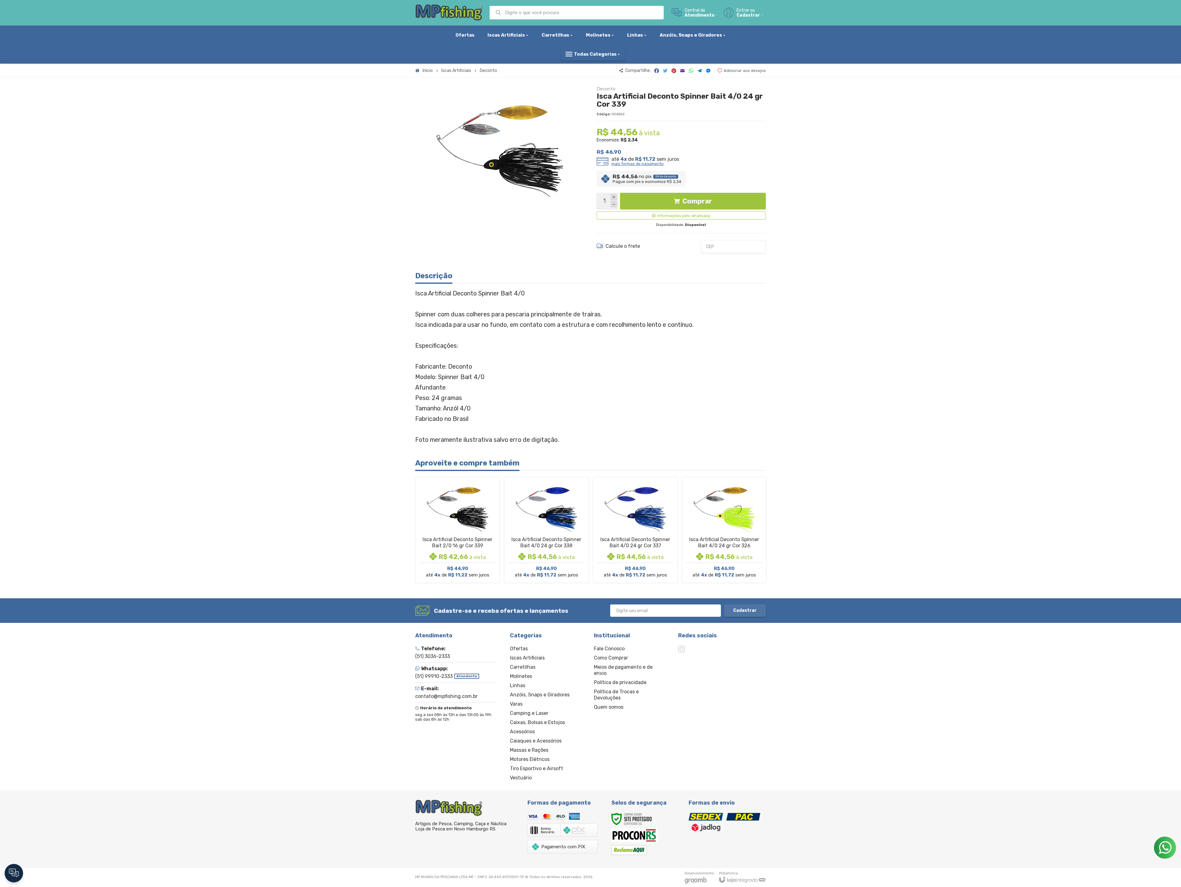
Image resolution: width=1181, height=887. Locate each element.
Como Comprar (611, 658)
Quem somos (608, 707)
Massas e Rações (529, 750)
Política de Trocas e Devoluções (616, 695)
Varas (516, 704)
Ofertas (519, 648)
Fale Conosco (609, 648)
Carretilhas (522, 667)
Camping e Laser (529, 713)
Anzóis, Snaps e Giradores (540, 695)
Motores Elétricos (530, 759)
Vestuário (521, 778)
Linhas (517, 685)
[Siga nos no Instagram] (681, 649)
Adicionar (468, 541)
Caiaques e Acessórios (536, 741)
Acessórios (522, 732)
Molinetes (521, 676)
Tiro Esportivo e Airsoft (536, 768)
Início (428, 70)
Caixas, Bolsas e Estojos (537, 722)
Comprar (697, 201)
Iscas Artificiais (456, 70)
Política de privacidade (620, 682)
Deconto (488, 70)
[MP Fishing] (449, 12)
